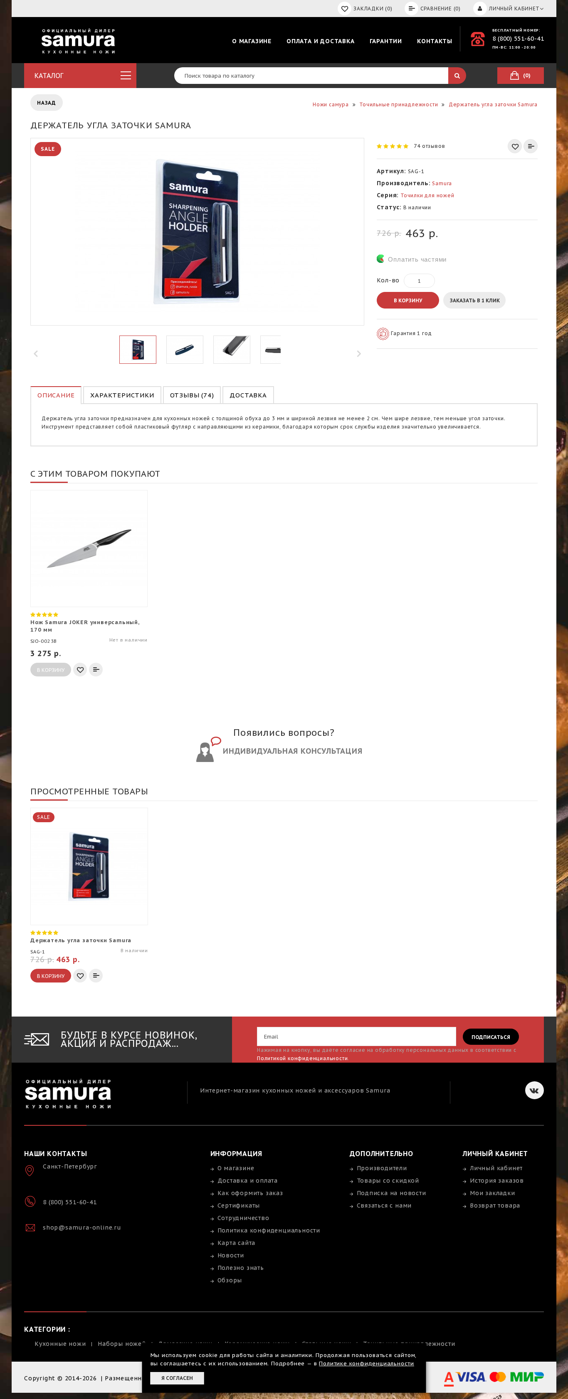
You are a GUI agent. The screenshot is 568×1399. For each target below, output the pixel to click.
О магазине (252, 41)
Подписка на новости (391, 1193)
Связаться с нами (384, 1205)
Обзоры (229, 1280)
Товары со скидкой (388, 1180)
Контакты (434, 41)
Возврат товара (495, 1205)
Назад (46, 103)
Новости (230, 1255)
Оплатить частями (417, 259)
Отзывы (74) (192, 395)
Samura (442, 183)
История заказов (497, 1180)
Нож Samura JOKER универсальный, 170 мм (84, 626)
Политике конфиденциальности (366, 1363)
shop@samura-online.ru (82, 1227)
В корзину (408, 300)
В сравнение (531, 146)
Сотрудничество (243, 1218)
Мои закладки (492, 1193)
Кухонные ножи (60, 1344)
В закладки (515, 146)
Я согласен (177, 1378)
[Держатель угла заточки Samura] (137, 350)
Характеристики (122, 395)
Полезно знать (240, 1268)
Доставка (248, 395)
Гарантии (386, 41)
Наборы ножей (122, 1344)
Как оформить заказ (250, 1193)
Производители (382, 1168)
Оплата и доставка (320, 41)
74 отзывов (429, 146)
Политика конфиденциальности (269, 1230)
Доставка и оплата (247, 1180)
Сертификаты (238, 1205)
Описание (55, 395)
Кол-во (388, 280)
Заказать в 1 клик (475, 300)
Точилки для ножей (427, 195)
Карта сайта (236, 1243)
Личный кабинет (496, 1168)
